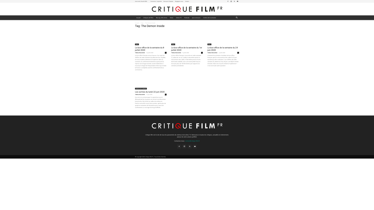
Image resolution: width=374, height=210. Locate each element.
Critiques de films (148, 18)
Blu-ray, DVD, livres (161, 18)
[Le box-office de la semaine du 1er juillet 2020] (187, 37)
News (171, 18)
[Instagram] (231, 1)
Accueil (138, 18)
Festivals (186, 18)
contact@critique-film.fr (192, 141)
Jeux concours (196, 18)
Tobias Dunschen (140, 52)
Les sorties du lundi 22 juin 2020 (150, 92)
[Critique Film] (187, 9)
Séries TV (179, 18)
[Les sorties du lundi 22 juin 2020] (151, 81)
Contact (187, 1)
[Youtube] (237, 1)
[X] (234, 1)
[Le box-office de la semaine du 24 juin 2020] (223, 37)
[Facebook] (227, 1)
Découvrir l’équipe (168, 1)
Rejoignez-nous (179, 1)
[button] (236, 18)
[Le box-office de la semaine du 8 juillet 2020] (151, 37)
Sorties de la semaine (209, 18)
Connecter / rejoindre (156, 1)
